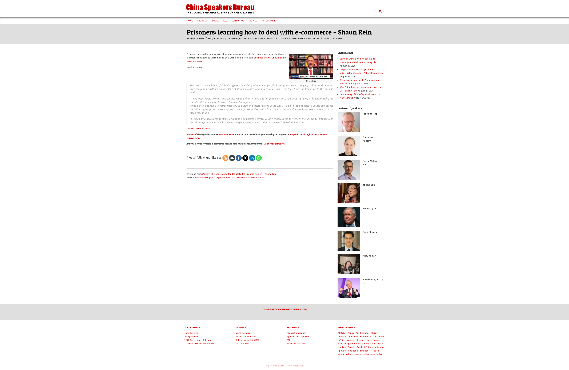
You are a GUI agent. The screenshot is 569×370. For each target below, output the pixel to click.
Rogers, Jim (369, 208)
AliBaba (342, 333)
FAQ (289, 340)
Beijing (374, 333)
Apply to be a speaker (298, 336)
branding (342, 336)
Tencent (359, 354)
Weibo (379, 354)
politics (342, 350)
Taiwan (349, 354)
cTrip (341, 340)
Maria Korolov (243, 333)
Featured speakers (296, 343)
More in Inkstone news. (199, 128)
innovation (369, 343)
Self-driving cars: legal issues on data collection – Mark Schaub (231, 177)
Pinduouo (378, 347)
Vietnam (369, 354)
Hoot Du (281, 365)
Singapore (365, 350)
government (373, 340)
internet (293, 38)
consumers (257, 38)
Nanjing (342, 347)
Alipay (351, 333)
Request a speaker (296, 333)
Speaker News (312, 38)
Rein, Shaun (370, 232)
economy (350, 340)
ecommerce (269, 38)
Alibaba (234, 38)
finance (361, 340)
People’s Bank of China (359, 347)
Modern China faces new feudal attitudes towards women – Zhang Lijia (239, 174)
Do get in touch (297, 134)
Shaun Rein (336, 38)
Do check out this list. (274, 143)
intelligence (281, 38)
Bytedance (365, 336)
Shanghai (353, 350)
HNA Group (343, 343)
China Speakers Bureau (228, 134)
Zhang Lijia (369, 184)
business (353, 336)
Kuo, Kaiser (369, 255)
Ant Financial (362, 333)
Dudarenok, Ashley (369, 139)
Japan (380, 343)
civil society (245, 38)
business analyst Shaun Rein (269, 57)
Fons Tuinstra (191, 333)
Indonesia (356, 343)
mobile (301, 38)
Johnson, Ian (370, 113)
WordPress (299, 365)
